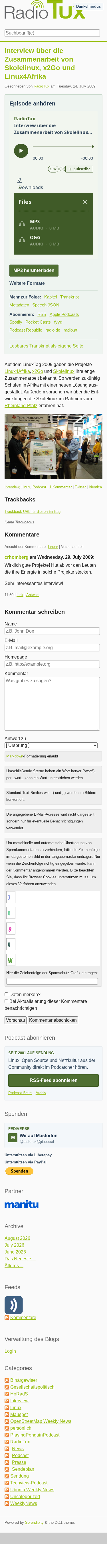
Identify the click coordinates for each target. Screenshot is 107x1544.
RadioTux (41, 86)
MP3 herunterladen (33, 270)
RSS (41, 314)
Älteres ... (14, 1265)
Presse (19, 1462)
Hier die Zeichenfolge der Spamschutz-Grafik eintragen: (52, 973)
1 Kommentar (60, 487)
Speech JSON (45, 304)
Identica (95, 487)
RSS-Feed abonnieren (54, 1080)
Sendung (19, 1476)
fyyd (58, 322)
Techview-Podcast (28, 1482)
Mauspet (19, 1414)
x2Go (37, 371)
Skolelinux (63, 371)
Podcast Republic (25, 330)
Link (20, 595)
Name (11, 623)
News (18, 1448)
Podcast (39, 487)
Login (10, 1351)
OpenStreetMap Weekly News (40, 1421)
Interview (12, 487)
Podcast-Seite (20, 1093)
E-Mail (11, 640)
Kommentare (23, 1317)
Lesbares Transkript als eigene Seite (46, 346)
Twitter (80, 487)
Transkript (69, 296)
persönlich (20, 1428)
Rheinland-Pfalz (21, 405)
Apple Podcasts (64, 314)
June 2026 (15, 1252)
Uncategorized (25, 1496)
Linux (25, 487)
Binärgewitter (23, 1380)
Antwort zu (15, 738)
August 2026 (17, 1238)
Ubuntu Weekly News (32, 1489)
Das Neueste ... (20, 1258)
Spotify (15, 322)
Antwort (32, 595)
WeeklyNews (23, 1503)
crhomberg (17, 557)
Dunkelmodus (88, 6)
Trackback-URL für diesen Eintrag (32, 511)
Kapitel (50, 296)
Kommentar (16, 673)
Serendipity (34, 1522)
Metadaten (19, 304)
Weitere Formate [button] (27, 283)
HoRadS (19, 1393)
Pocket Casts (38, 322)
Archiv (41, 1093)
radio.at (70, 330)
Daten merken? (25, 994)
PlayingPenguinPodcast (34, 1435)
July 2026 (14, 1245)
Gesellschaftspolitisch (32, 1387)
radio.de (52, 330)
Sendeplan (23, 1469)
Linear (53, 547)
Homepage (16, 657)
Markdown (14, 756)
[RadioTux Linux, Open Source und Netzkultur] (4, 13)
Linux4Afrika (17, 371)
